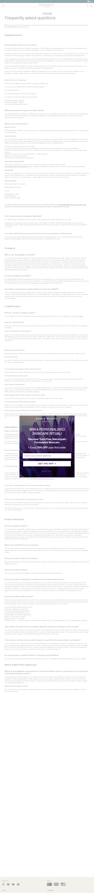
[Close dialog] (71, 419)
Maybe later (47, 471)
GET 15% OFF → (47, 463)
